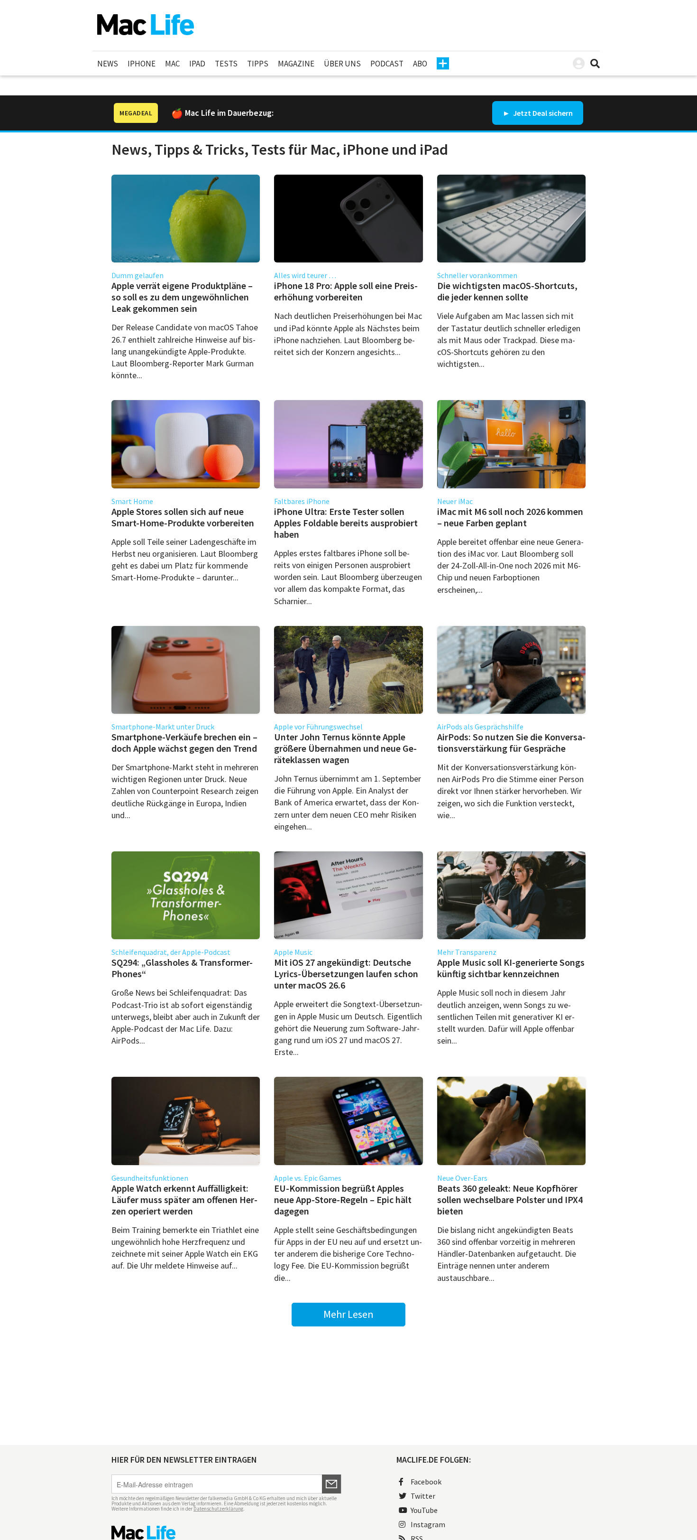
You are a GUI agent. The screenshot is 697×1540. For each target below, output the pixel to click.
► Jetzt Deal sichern (538, 113)
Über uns (342, 63)
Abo (420, 63)
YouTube (424, 1510)
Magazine (296, 63)
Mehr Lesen (348, 1314)
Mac (172, 63)
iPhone (142, 63)
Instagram (428, 1524)
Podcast (387, 63)
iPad (197, 63)
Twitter (423, 1496)
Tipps (257, 63)
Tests (226, 63)
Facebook (426, 1481)
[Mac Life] (226, 1533)
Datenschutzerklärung (218, 1508)
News (107, 63)
